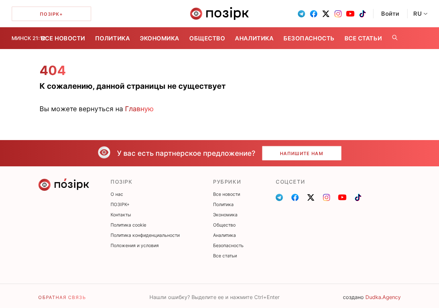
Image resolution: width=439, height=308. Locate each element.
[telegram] (301, 14)
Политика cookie (128, 225)
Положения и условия (135, 245)
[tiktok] (362, 14)
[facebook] (313, 14)
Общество (207, 38)
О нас (117, 194)
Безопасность (308, 38)
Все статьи (363, 38)
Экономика (159, 38)
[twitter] (326, 14)
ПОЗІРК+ (120, 204)
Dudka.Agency (383, 297)
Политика (112, 38)
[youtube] (350, 14)
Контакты (121, 214)
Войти (390, 13)
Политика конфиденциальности (145, 235)
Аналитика (254, 38)
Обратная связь (62, 297)
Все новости (63, 38)
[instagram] (338, 14)
